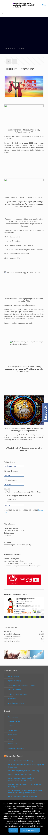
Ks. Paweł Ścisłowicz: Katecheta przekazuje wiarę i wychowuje (26, 766)
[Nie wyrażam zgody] (45, 817)
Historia (11, 726)
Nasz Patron (12, 735)
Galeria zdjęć (12, 730)
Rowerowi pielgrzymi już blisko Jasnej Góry (23, 771)
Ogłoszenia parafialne (16, 748)
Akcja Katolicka (13, 676)
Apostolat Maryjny (14, 681)
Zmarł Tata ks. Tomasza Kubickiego (21, 761)
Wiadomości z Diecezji (14, 756)
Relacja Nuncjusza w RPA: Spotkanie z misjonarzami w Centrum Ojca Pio (21, 779)
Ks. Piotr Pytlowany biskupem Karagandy (22, 796)
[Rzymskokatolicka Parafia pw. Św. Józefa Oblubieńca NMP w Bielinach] (24, 5)
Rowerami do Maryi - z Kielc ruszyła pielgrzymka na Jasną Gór (25, 785)
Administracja (13, 717)
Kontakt (11, 739)
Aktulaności (12, 744)
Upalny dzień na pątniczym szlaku (20, 774)
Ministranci (12, 699)
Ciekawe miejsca (14, 721)
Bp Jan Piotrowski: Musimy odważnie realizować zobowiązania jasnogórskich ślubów (25, 791)
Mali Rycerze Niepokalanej (17, 694)
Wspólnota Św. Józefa (16, 703)
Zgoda (13, 830)
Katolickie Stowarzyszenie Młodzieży (21, 685)
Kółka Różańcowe (14, 690)
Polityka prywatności (29, 830)
